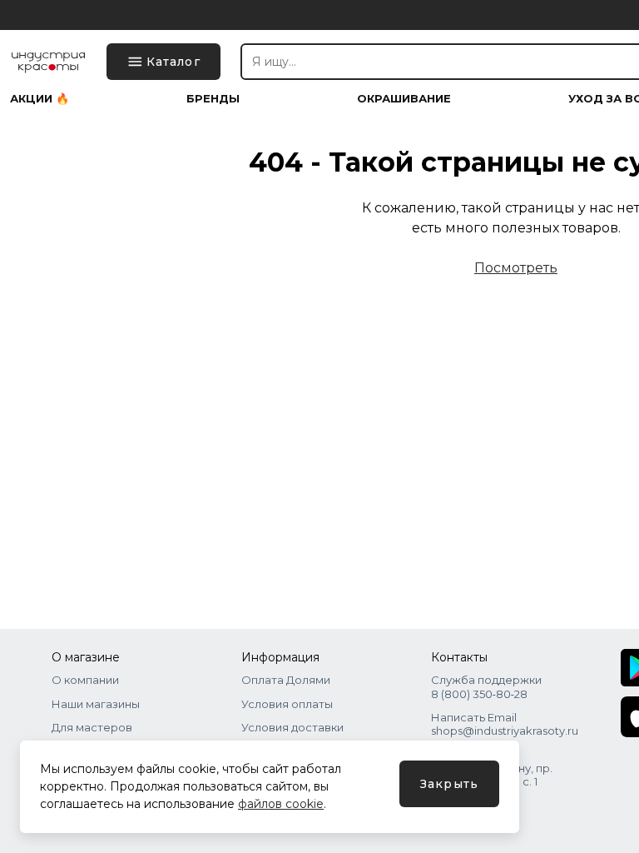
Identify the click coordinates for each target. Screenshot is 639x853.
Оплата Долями (285, 679)
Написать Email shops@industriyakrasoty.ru (504, 724)
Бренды (213, 98)
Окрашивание (404, 98)
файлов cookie (281, 803)
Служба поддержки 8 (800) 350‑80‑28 (486, 686)
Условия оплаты (287, 704)
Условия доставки (292, 727)
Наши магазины (96, 704)
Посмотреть (515, 268)
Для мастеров (92, 727)
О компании (85, 679)
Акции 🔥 (39, 98)
